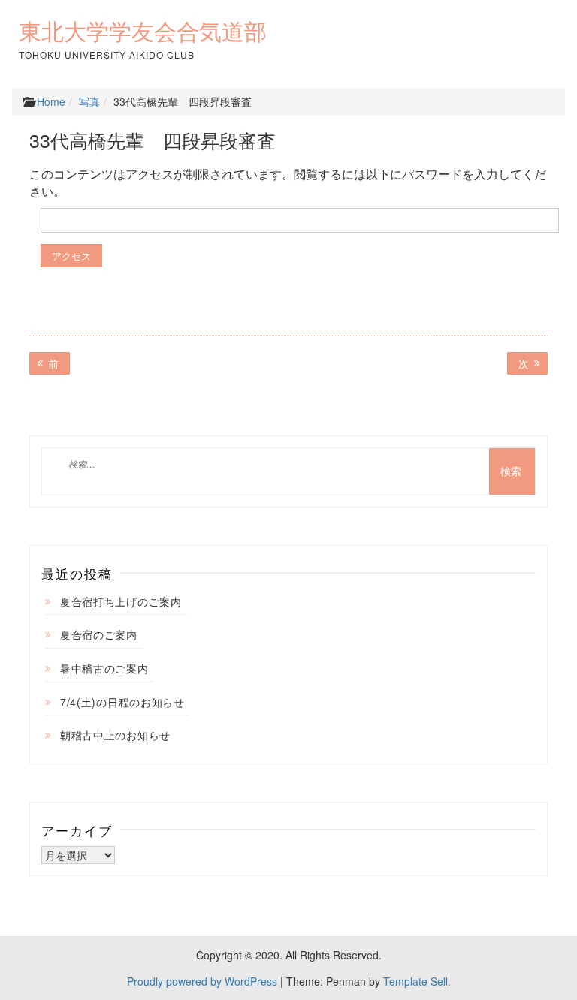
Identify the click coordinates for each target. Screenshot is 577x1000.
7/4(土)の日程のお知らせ (122, 701)
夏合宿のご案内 (98, 634)
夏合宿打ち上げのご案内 (121, 601)
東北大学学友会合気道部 (143, 31)
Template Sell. (417, 981)
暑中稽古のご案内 (104, 668)
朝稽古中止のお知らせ (115, 734)
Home (51, 101)
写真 (89, 101)
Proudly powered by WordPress (202, 981)
